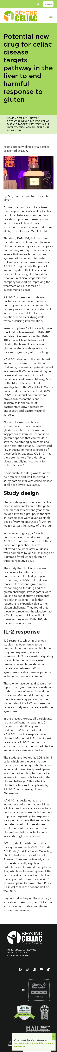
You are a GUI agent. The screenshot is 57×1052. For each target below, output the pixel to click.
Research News (27, 118)
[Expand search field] (39, 4)
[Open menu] (50, 16)
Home (10, 118)
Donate (48, 4)
